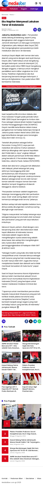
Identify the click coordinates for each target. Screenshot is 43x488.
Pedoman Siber (17, 478)
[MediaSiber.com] (14, 3)
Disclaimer (30, 478)
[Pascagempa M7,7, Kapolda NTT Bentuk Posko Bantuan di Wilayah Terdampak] (11, 379)
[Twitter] (31, 321)
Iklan (39, 478)
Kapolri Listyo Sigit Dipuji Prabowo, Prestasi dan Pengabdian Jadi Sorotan (29, 389)
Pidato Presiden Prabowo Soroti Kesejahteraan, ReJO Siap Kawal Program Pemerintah (30, 367)
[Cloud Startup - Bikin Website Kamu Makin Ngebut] (21, 99)
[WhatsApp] (39, 321)
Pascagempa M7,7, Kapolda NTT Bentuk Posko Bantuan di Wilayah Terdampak (10, 389)
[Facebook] (26, 321)
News (4, 18)
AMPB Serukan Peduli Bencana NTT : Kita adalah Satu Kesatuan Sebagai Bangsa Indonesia (11, 346)
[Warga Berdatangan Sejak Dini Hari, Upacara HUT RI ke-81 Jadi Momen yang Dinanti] (31, 336)
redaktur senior (7, 29)
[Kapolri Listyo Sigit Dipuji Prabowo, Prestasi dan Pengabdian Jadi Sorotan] (31, 379)
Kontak (4, 478)
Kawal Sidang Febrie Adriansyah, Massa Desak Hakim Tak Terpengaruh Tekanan (11, 367)
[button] (36, 3)
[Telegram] (35, 321)
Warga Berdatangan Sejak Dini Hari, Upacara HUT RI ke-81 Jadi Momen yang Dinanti (31, 346)
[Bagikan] (39, 30)
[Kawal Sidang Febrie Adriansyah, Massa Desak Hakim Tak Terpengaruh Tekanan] (11, 357)
